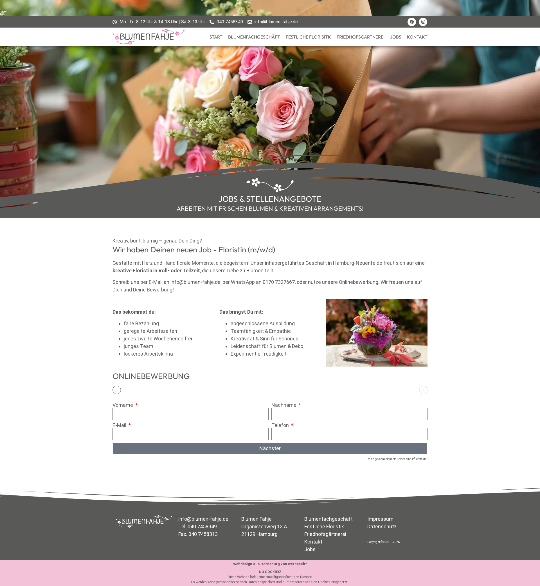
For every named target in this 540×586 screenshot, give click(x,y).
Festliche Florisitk (308, 37)
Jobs (395, 37)
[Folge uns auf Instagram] (423, 22)
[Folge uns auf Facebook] (412, 22)
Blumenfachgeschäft (254, 37)
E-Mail (119, 425)
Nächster (270, 448)
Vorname (123, 405)
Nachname (284, 405)
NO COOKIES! (270, 572)
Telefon (280, 425)
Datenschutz (382, 526)
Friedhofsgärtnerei (360, 37)
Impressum (380, 519)
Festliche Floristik (324, 526)
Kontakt (417, 37)
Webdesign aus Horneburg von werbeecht (270, 564)
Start (216, 37)
